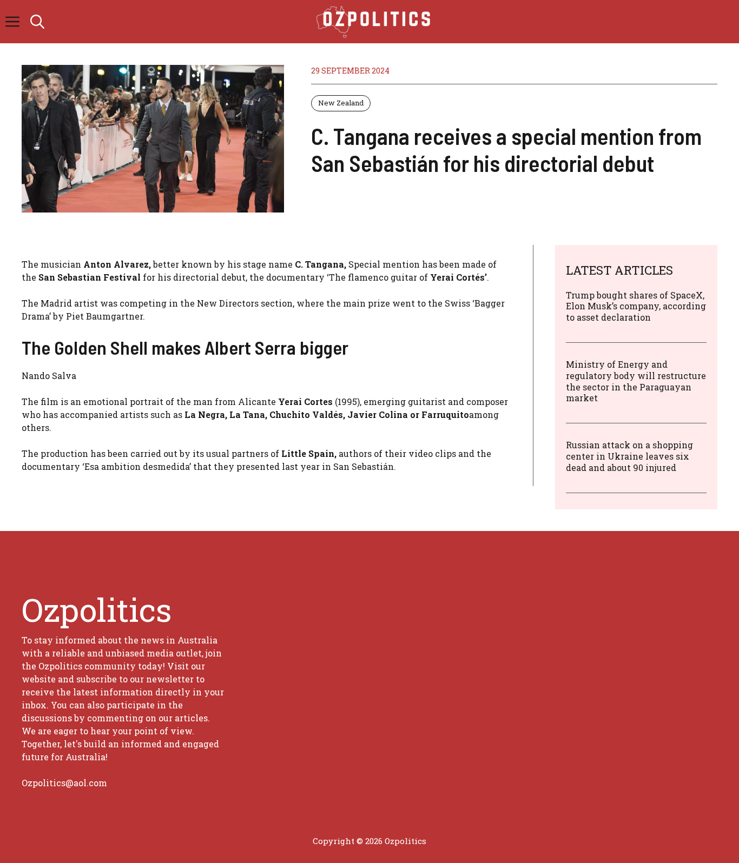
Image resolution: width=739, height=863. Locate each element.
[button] (37, 21)
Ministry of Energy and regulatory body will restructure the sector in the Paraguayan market (636, 381)
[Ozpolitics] (375, 21)
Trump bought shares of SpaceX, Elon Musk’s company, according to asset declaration (636, 306)
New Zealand (341, 103)
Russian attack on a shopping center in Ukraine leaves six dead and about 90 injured (629, 456)
